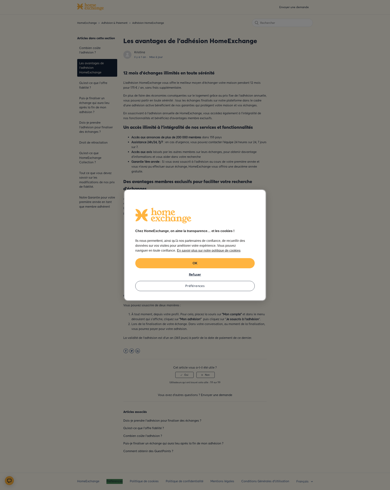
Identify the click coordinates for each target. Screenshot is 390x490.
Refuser (195, 274)
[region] (195, 245)
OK (195, 263)
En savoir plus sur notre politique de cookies (208, 250)
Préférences (195, 286)
